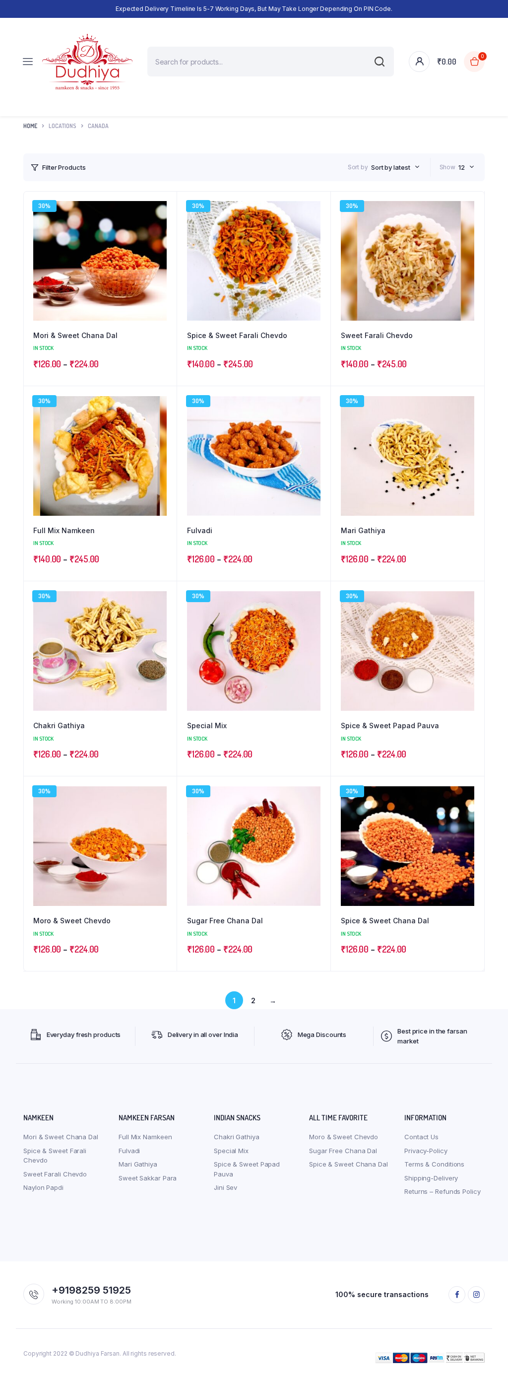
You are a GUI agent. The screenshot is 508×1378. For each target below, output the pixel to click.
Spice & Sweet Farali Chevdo (237, 335)
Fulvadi (199, 530)
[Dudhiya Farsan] (87, 61)
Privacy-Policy (425, 1151)
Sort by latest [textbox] (390, 167)
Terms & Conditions (434, 1164)
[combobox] (395, 167)
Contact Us (421, 1137)
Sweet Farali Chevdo (377, 335)
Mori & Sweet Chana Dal (75, 335)
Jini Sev (225, 1187)
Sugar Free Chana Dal (225, 920)
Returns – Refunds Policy (442, 1191)
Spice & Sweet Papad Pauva (390, 725)
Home (30, 126)
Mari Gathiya (363, 530)
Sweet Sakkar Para (148, 1178)
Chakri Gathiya (59, 725)
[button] (164, 230)
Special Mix (207, 725)
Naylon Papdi (43, 1187)
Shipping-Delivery (431, 1178)
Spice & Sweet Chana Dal (385, 920)
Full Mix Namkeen (64, 530)
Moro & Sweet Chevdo (72, 920)
